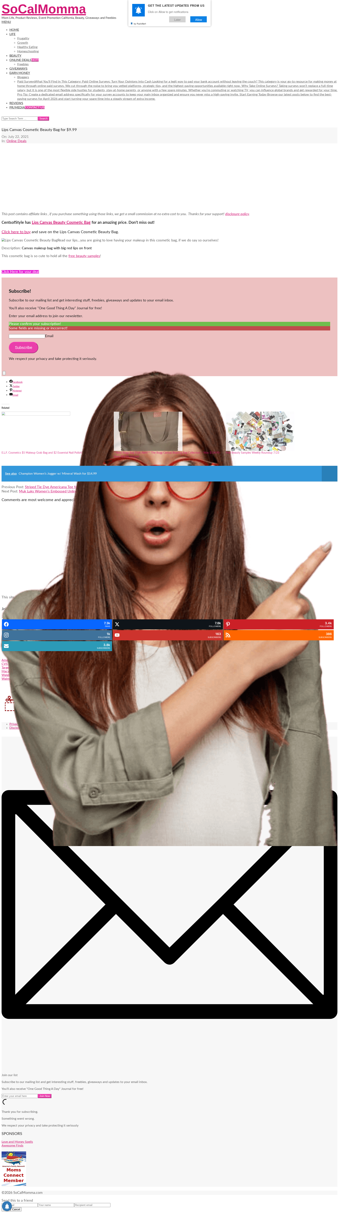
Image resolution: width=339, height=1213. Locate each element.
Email (49, 336)
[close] (4, 373)
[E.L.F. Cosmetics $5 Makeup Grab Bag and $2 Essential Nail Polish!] (56, 431)
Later (177, 19)
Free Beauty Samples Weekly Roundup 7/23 (252, 452)
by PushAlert (140, 23)
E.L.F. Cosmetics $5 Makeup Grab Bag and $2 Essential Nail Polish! (42, 452)
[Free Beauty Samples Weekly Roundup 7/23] (280, 431)
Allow (198, 19)
